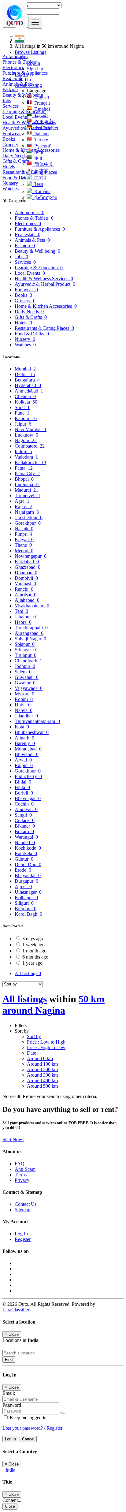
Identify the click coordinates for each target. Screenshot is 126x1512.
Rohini (24, 699)
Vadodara (26, 457)
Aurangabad (29, 633)
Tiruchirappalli (31, 627)
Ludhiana (27, 484)
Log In (33, 63)
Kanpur (26, 418)
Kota (22, 726)
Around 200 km (42, 1069)
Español (41, 109)
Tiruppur (25, 655)
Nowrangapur (30, 556)
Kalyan (24, 539)
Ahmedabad (29, 390)
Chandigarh (28, 660)
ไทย (37, 184)
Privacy (22, 1180)
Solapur (25, 644)
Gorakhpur (28, 523)
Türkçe (40, 139)
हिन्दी (37, 152)
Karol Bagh (28, 914)
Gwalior (25, 682)
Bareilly (25, 743)
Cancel (28, 1439)
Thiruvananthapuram (37, 721)
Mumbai (25, 368)
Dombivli (26, 578)
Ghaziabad (27, 567)
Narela (23, 710)
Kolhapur (26, 897)
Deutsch (41, 127)
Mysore (24, 693)
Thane (23, 545)
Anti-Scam (25, 1169)
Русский (42, 145)
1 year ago (32, 963)
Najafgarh (27, 512)
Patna (24, 468)
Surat (22, 407)
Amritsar (25, 594)
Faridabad (27, 561)
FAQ (19, 1163)
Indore (23, 451)
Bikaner (25, 826)
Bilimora (25, 908)
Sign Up (35, 68)
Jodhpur (25, 666)
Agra (22, 501)
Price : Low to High (46, 1042)
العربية (40, 115)
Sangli (23, 814)
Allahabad (27, 600)
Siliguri (24, 903)
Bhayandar (28, 875)
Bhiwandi (27, 754)
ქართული (44, 197)
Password (11, 1405)
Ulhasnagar (28, 892)
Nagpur (26, 440)
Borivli (24, 792)
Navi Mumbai (30, 429)
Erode (23, 870)
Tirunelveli (27, 495)
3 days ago (32, 938)
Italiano (40, 133)
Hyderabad (28, 385)
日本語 (40, 170)
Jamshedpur (29, 517)
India (10, 1470)
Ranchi (24, 589)
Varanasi (25, 583)
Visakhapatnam (32, 605)
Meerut (24, 550)
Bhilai (23, 781)
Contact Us (25, 1204)
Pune (22, 412)
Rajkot (23, 506)
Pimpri (23, 534)
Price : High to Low (46, 1047)
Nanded (25, 842)
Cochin (24, 803)
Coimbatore (30, 446)
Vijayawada (29, 688)
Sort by (34, 1036)
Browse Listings (30, 52)
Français (41, 103)
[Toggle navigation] (35, 23)
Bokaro (24, 831)
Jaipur (23, 423)
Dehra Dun (28, 864)
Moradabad (28, 748)
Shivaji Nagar (30, 638)
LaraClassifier (15, 1309)
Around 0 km (40, 1058)
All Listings (28, 973)
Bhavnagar (28, 798)
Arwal (23, 759)
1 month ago (34, 950)
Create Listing (28, 85)
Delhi (25, 374)
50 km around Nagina (53, 1004)
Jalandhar (26, 715)
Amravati (26, 809)
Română (41, 191)
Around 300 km (42, 1075)
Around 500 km (42, 1086)
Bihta (22, 787)
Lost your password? (23, 1428)
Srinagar (25, 649)
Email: (8, 1393)
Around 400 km (42, 1080)
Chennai (25, 396)
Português (43, 121)
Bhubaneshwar (32, 732)
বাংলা (37, 158)
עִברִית (39, 177)
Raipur (24, 765)
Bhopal (24, 479)
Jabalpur (25, 616)
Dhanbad (26, 572)
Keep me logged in (27, 1417)
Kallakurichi (30, 462)
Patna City (27, 473)
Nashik (24, 528)
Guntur (24, 859)
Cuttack (25, 820)
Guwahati (27, 677)
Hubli (23, 704)
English (40, 96)
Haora (23, 622)
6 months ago (35, 956)
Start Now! (13, 1139)
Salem (23, 671)
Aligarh (24, 737)
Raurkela (26, 853)
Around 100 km (42, 1064)
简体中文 (43, 164)
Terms (21, 1174)
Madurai (26, 490)
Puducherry (28, 776)
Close (10, 1506)
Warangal (26, 837)
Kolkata (26, 401)
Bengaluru (27, 379)
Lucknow (26, 435)
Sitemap (22, 1209)
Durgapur (26, 881)
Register (23, 1239)
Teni (21, 611)
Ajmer (23, 886)
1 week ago (33, 944)
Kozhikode (28, 848)
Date (31, 1053)
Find (9, 1359)
